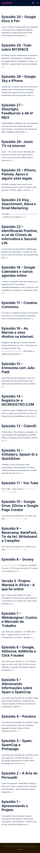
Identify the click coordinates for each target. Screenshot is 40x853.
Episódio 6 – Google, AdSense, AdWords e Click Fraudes (19, 651)
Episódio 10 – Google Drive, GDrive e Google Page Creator (20, 506)
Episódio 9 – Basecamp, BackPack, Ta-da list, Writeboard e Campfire (19, 534)
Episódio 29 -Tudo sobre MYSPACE (16, 47)
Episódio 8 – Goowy (17, 559)
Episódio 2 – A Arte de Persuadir (20, 775)
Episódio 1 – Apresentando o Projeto (15, 806)
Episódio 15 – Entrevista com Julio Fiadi (18, 368)
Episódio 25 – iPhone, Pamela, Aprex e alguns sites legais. (19, 174)
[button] (33, 3)
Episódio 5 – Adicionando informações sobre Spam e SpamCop (17, 686)
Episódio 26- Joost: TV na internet (17, 144)
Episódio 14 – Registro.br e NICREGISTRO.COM (18, 400)
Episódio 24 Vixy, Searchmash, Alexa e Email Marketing (19, 204)
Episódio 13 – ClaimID (19, 426)
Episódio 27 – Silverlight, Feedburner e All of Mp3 (17, 111)
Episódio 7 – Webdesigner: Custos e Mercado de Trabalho (19, 619)
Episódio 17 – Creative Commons (19, 305)
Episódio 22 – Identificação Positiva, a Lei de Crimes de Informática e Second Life (19, 235)
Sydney (20, 849)
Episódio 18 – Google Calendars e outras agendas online (18, 271)
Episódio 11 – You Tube (20, 483)
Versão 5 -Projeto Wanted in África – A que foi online (18, 585)
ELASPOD (7, 3)
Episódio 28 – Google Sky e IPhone (19, 78)
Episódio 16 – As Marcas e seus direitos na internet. (18, 332)
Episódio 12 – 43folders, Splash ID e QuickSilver (20, 454)
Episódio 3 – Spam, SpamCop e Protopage (17, 745)
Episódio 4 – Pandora (19, 716)
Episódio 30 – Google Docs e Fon (19, 19)
